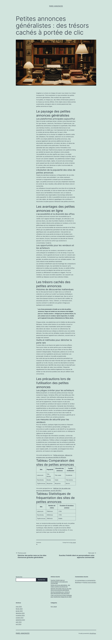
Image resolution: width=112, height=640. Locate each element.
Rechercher (19, 577)
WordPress (93, 633)
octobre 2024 (19, 617)
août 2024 (19, 622)
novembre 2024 (20, 615)
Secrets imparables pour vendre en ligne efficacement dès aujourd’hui (60, 592)
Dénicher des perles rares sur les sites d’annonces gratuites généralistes (61, 589)
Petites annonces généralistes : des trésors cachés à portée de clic (60, 585)
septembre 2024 (20, 620)
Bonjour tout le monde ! (89, 582)
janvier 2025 (19, 611)
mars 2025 (19, 606)
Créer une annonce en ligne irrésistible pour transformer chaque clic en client (61, 596)
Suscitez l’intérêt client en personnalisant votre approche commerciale (59, 582)
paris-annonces (56, 6)
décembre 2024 (20, 613)
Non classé (73, 542)
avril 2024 (18, 624)
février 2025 (19, 608)
